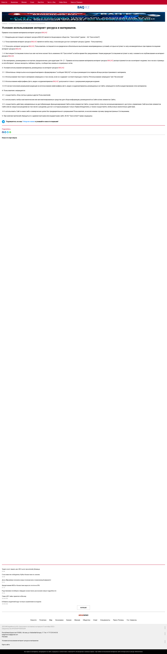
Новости (4, 2)
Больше (83, 607)
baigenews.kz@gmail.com (10, 634)
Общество (86, 620)
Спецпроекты (105, 620)
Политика (42, 620)
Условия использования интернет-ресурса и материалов (20, 640)
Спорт (32, 2)
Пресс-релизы (118, 620)
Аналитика (14, 2)
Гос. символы (132, 620)
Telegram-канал (29, 121)
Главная (4, 23)
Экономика (59, 620)
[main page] (83, 8)
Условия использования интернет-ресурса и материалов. (27, 23)
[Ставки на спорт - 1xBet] (162, 3)
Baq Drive (41, 2)
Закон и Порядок (76, 2)
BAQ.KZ (44, 33)
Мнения (24, 2)
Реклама (5, 636)
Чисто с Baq (51, 2)
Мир (50, 620)
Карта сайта (6, 644)
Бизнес (69, 620)
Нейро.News (63, 2)
